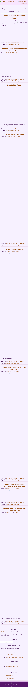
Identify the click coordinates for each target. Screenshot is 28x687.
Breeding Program (10, 42)
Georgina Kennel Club (11, 664)
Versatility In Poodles (11, 669)
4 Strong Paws (9, 675)
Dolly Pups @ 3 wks (10, 654)
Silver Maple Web (10, 678)
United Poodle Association (12, 666)
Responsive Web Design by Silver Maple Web (14, 684)
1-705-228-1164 (23, 3)
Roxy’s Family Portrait (14, 249)
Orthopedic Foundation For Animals (14, 657)
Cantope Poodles (19, 42)
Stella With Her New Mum (14, 135)
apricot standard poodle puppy (12, 44)
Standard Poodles (19, 621)
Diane (17, 20)
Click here (3, 631)
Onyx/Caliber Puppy (14, 85)
